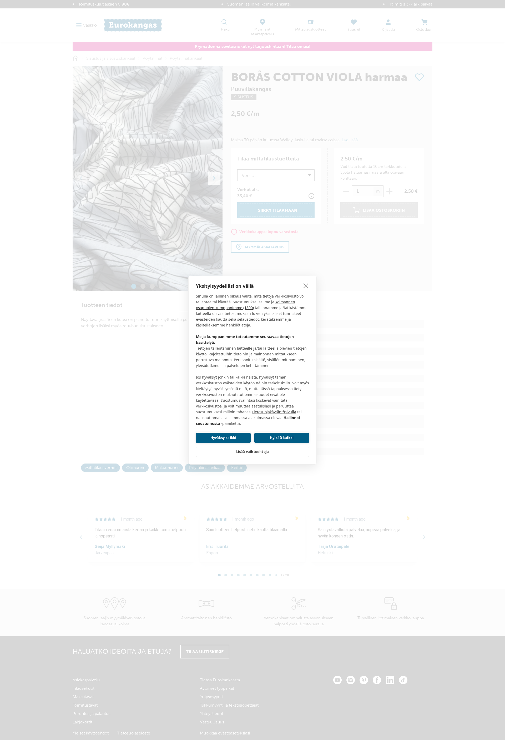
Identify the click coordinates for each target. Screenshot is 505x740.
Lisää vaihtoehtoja (252, 451)
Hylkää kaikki (282, 437)
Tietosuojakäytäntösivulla (274, 411)
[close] (306, 285)
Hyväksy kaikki (223, 437)
